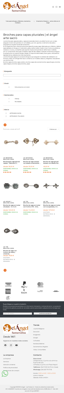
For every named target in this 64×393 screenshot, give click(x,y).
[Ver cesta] (56, 7)
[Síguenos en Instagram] (11, 345)
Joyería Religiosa (38, 329)
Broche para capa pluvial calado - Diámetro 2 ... (11, 162)
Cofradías (36, 341)
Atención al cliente (9, 365)
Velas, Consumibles (39, 350)
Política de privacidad (10, 368)
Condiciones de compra (11, 371)
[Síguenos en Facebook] (5, 345)
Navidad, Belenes (38, 344)
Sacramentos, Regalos (40, 347)
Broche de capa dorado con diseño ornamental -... (31, 162)
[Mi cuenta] (53, 7)
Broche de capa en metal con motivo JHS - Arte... (31, 206)
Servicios (6, 362)
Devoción (36, 332)
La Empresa (7, 359)
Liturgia (35, 338)
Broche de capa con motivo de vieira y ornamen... (10, 252)
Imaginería (36, 335)
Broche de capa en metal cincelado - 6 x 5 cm (11, 206)
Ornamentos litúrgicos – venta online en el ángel (48, 21)
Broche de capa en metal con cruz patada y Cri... (51, 206)
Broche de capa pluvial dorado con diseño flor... (51, 162)
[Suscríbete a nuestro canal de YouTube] (16, 345)
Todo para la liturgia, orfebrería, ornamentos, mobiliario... (18, 21)
